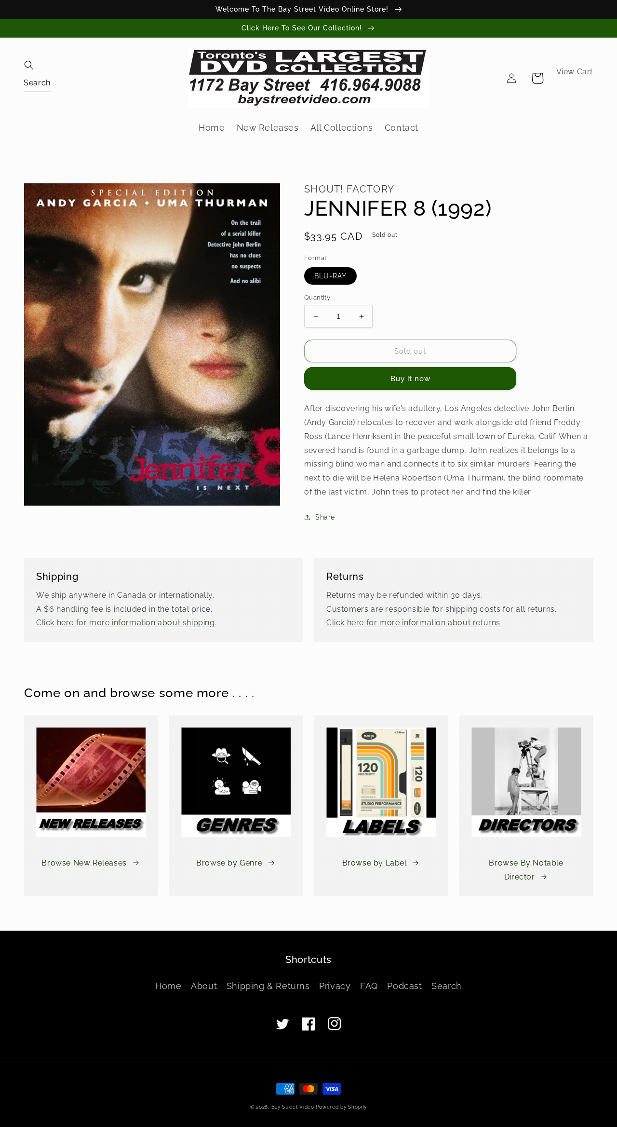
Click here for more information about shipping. (126, 622)
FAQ (369, 986)
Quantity (317, 297)
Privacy (334, 986)
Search (446, 986)
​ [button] (37, 82)
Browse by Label (374, 862)
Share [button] (325, 517)
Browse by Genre (229, 862)
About (204, 986)
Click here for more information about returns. (414, 622)
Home (168, 986)
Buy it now (410, 378)
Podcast (404, 986)
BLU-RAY (330, 276)
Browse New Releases (83, 862)
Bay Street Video (292, 1107)
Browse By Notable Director (526, 869)
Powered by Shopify (341, 1107)
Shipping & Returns (268, 986)
